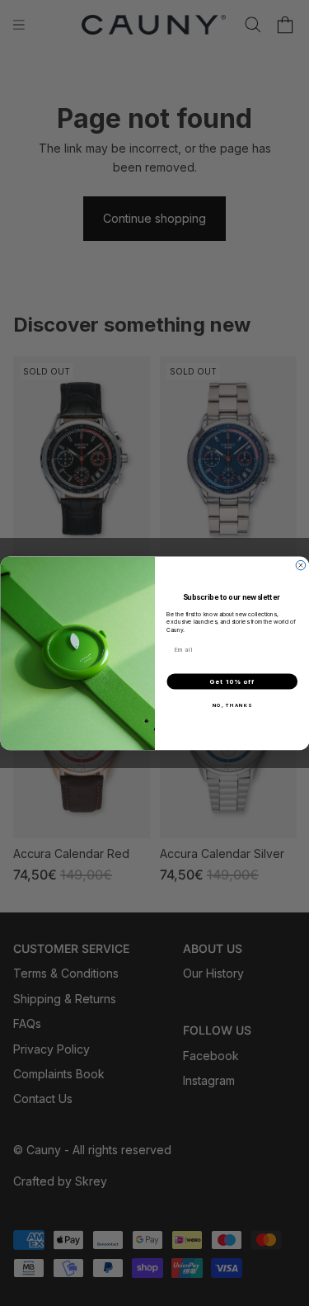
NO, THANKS (231, 705)
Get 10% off (232, 681)
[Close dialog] (301, 565)
